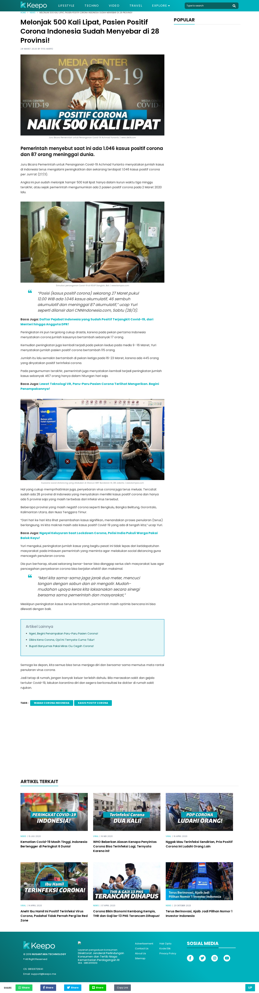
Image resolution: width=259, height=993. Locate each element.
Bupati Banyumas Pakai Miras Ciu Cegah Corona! (61, 646)
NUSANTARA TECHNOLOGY (49, 954)
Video (114, 6)
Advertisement (144, 943)
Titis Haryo (47, 48)
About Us (140, 953)
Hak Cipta (165, 943)
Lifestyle (66, 6)
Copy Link (122, 986)
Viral (96, 836)
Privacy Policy (167, 953)
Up (250, 987)
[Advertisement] (129, 747)
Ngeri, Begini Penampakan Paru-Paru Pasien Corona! (63, 633)
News (32, 12)
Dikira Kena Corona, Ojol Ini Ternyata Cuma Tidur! (61, 640)
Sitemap (140, 958)
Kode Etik (165, 948)
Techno (92, 6)
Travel (136, 6)
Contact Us (141, 948)
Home (23, 12)
